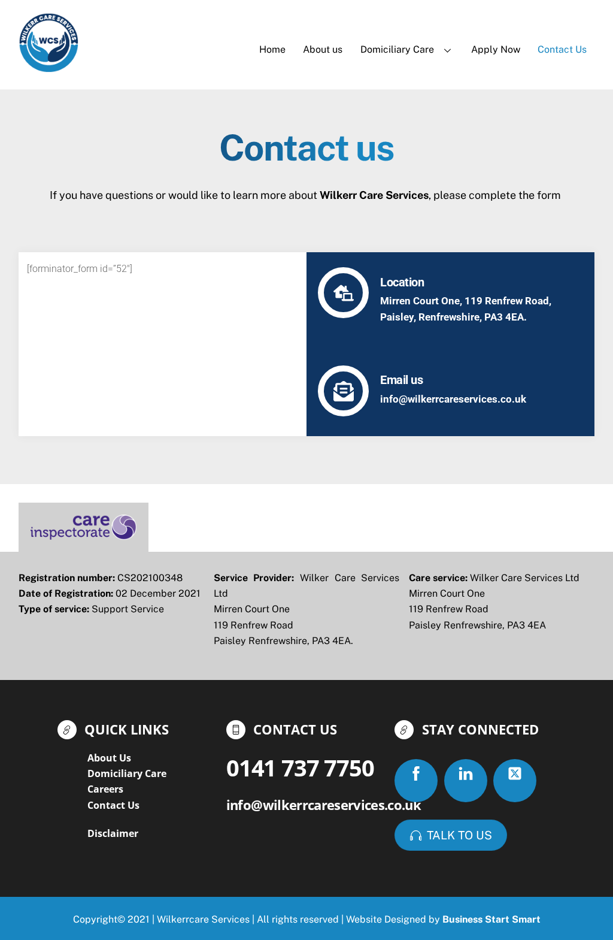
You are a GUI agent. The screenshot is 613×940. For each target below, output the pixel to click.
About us (322, 49)
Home (272, 49)
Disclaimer (112, 833)
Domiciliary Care (397, 49)
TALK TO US (459, 835)
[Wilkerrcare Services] (48, 66)
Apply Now (495, 49)
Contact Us (562, 49)
